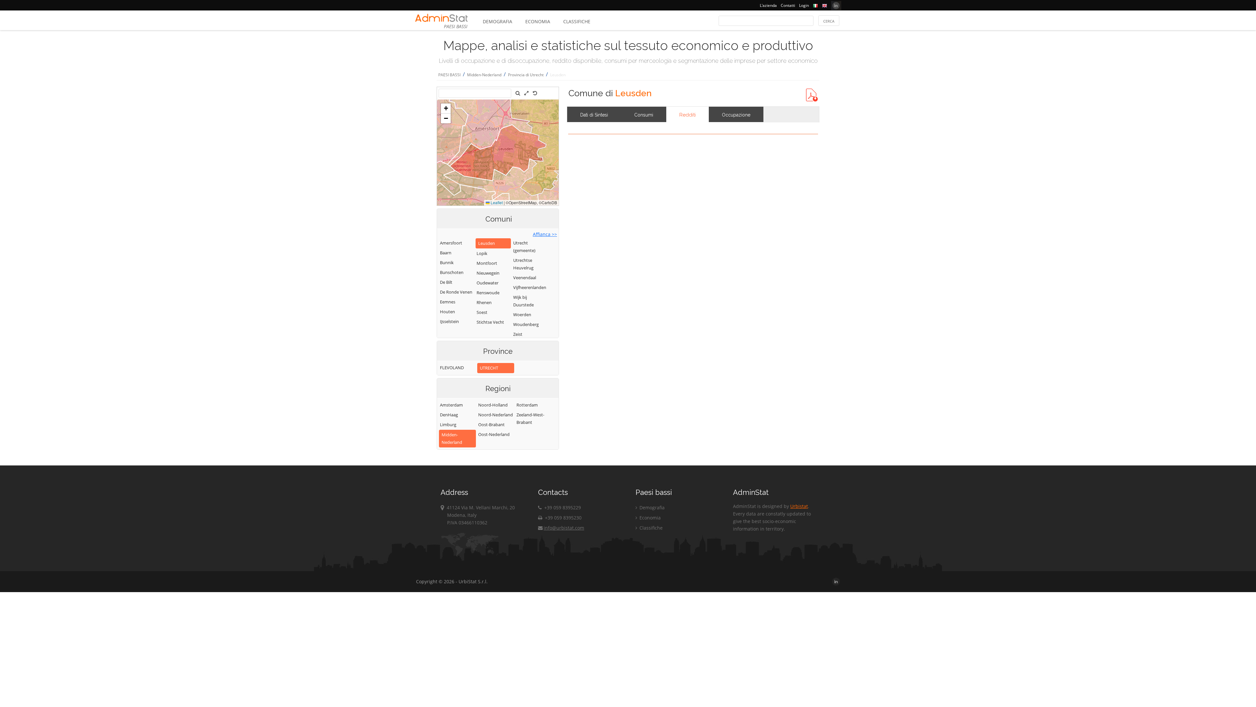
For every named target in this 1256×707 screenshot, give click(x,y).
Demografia (497, 21)
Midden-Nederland (484, 75)
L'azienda (768, 5)
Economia (537, 21)
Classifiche (576, 21)
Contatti (788, 5)
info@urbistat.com (564, 528)
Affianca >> (545, 234)
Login (804, 5)
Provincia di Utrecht (526, 75)
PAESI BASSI (449, 75)
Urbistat (799, 506)
